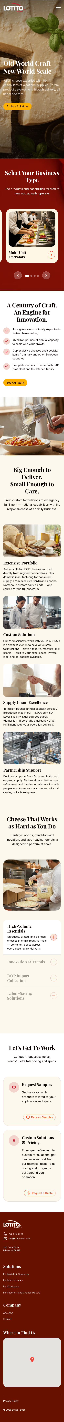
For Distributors (11, 1286)
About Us (8, 1312)
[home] (14, 7)
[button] (57, 7)
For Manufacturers (13, 1280)
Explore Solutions (17, 106)
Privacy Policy (11, 1401)
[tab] (32, 937)
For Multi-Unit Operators (16, 1274)
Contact (7, 1319)
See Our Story (15, 382)
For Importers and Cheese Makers (21, 1292)
